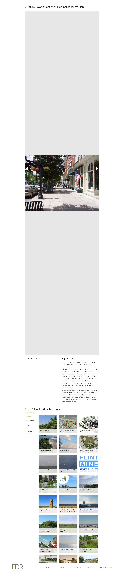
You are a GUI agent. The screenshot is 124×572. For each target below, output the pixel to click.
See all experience (30, 412)
